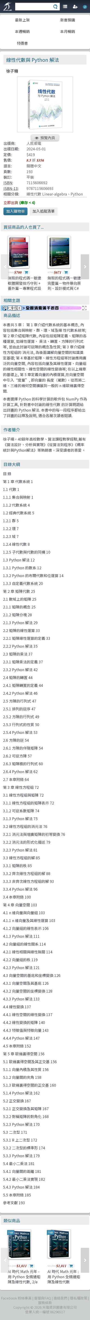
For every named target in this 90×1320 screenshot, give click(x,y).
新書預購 (67, 20)
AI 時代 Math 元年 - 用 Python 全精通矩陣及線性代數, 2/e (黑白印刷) (24, 1279)
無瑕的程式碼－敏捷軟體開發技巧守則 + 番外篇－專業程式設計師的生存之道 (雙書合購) (24, 288)
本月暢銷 (67, 31)
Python (77, 194)
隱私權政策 (78, 1298)
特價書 (22, 43)
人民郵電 (34, 143)
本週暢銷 (22, 31)
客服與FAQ (42, 1298)
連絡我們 (60, 1298)
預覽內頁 (47, 137)
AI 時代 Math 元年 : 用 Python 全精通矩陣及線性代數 (64, 1276)
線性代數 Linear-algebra (47, 194)
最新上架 (22, 20)
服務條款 (45, 1302)
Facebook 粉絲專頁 (16, 1298)
